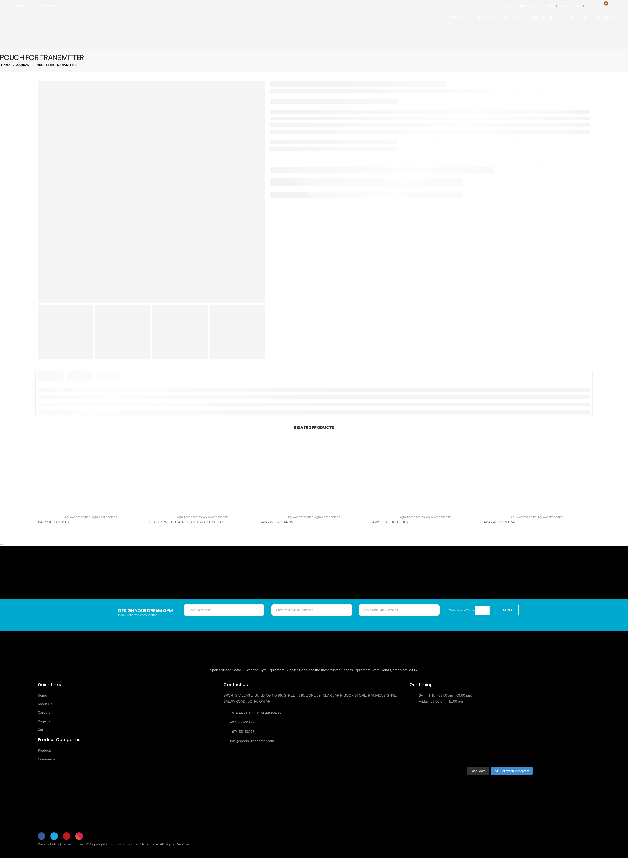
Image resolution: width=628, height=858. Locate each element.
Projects (44, 721)
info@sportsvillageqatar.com (252, 741)
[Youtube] (66, 836)
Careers (547, 6)
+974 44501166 (20, 6)
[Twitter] (54, 836)
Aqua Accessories (77, 517)
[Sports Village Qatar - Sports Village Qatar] (29, 16)
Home (505, 6)
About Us (525, 6)
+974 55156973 (52, 6)
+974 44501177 (242, 722)
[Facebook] (41, 836)
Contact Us (570, 6)
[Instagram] (79, 836)
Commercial (47, 759)
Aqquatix (23, 65)
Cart (592, 6)
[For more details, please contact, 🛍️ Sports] (431, 723)
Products (45, 750)
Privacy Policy (48, 844)
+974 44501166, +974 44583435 (255, 713)
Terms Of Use (72, 844)
